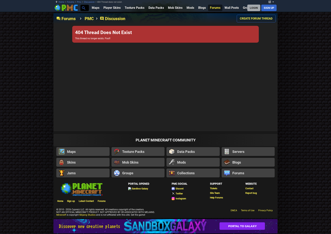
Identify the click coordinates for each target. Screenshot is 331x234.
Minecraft (61, 215)
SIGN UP (269, 7)
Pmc (79, 2)
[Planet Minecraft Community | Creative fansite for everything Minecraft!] (81, 189)
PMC (89, 18)
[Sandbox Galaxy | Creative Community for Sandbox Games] (165, 226)
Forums (70, 2)
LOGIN (254, 7)
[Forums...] (83, 8)
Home (61, 2)
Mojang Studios (87, 215)
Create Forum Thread (256, 18)
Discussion (89, 2)
